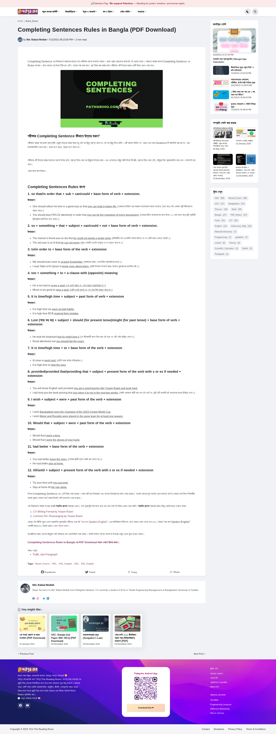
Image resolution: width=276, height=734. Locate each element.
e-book (220, 243)
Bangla (220, 215)
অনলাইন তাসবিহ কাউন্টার (244, 141)
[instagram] (38, 599)
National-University (225, 231)
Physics (221, 209)
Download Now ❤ (146, 708)
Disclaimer (219, 729)
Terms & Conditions (256, 729)
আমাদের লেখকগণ (216, 673)
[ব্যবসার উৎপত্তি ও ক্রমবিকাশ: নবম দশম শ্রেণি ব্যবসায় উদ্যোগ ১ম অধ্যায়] (246, 159)
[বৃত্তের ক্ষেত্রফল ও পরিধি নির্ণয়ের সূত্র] (221, 106)
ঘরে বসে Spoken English (94, 521)
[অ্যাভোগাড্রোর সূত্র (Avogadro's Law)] (96, 624)
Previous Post (27, 653)
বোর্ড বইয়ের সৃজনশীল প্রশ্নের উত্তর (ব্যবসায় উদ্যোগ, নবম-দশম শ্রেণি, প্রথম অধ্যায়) (221, 171)
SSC (76, 563)
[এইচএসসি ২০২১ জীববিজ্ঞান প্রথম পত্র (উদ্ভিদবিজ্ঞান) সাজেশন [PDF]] (127, 624)
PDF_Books (239, 215)
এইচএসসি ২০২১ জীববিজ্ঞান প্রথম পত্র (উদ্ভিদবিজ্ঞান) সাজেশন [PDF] (125, 637)
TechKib (214, 700)
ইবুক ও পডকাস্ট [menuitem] (89, 11)
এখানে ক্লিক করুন (60, 525)
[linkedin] (48, 599)
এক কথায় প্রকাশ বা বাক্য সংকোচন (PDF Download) (32, 636)
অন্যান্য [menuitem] (141, 11)
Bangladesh (237, 203)
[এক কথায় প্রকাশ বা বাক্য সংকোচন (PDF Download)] (32, 624)
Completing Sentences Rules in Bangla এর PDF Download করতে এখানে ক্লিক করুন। (73, 542)
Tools (220, 220)
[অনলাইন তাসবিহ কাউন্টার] (246, 132)
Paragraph (221, 254)
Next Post (198, 653)
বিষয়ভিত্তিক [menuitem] (70, 11)
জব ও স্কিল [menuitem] (107, 11)
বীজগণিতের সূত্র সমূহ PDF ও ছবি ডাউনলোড (242, 68)
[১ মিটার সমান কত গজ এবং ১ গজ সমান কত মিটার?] (221, 94)
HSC (54, 563)
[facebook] (33, 599)
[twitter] (44, 599)
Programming (223, 237)
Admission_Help (241, 226)
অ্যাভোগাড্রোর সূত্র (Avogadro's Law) (93, 636)
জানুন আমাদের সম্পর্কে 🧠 (30, 698)
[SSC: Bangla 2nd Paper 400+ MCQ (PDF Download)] (64, 624)
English (221, 226)
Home (20, 21)
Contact (206, 729)
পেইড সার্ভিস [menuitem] (125, 11)
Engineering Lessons (220, 704)
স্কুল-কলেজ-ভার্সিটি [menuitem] (49, 11)
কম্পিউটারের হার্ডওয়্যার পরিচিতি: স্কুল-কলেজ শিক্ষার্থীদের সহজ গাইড (220, 143)
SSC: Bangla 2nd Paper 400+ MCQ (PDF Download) (63, 637)
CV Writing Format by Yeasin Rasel (53, 511)
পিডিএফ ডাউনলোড (217, 713)
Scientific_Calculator (226, 248)
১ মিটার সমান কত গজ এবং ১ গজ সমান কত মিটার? (243, 93)
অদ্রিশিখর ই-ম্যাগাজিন (218, 682)
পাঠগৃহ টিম (214, 678)
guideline (241, 237)
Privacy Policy (235, 729)
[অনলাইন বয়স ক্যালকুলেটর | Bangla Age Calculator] (234, 40)
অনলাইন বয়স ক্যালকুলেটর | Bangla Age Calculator (230, 60)
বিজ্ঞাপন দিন (214, 687)
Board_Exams (32, 21)
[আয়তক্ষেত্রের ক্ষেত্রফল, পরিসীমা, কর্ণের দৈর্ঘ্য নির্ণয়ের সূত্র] (221, 82)
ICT (233, 220)
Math (236, 209)
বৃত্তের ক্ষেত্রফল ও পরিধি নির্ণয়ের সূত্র (243, 105)
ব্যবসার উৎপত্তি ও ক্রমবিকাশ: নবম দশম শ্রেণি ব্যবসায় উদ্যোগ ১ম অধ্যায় (245, 170)
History (234, 243)
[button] (247, 11)
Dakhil (247, 248)
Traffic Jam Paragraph (45, 554)
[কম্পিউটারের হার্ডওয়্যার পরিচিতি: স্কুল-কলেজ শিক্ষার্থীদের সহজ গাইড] (223, 132)
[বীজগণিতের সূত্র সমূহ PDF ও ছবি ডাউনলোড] (221, 70)
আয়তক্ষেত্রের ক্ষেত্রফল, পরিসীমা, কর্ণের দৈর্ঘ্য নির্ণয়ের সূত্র (243, 81)
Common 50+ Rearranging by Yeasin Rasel (57, 516)
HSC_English (65, 563)
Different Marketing (220, 708)
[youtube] (27, 705)
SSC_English (87, 563)
